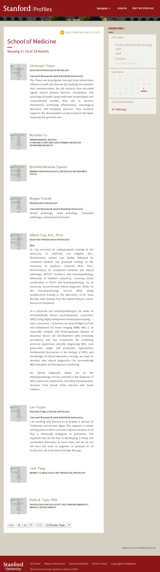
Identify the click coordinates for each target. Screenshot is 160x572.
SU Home (35, 563)
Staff (118, 53)
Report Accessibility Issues (138, 547)
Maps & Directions (54, 563)
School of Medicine (122, 102)
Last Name (117, 72)
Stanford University (14, 566)
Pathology (121, 109)
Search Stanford (78, 563)
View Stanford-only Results (82, 32)
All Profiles (117, 37)
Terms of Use (99, 563)
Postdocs (121, 58)
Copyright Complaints (123, 563)
